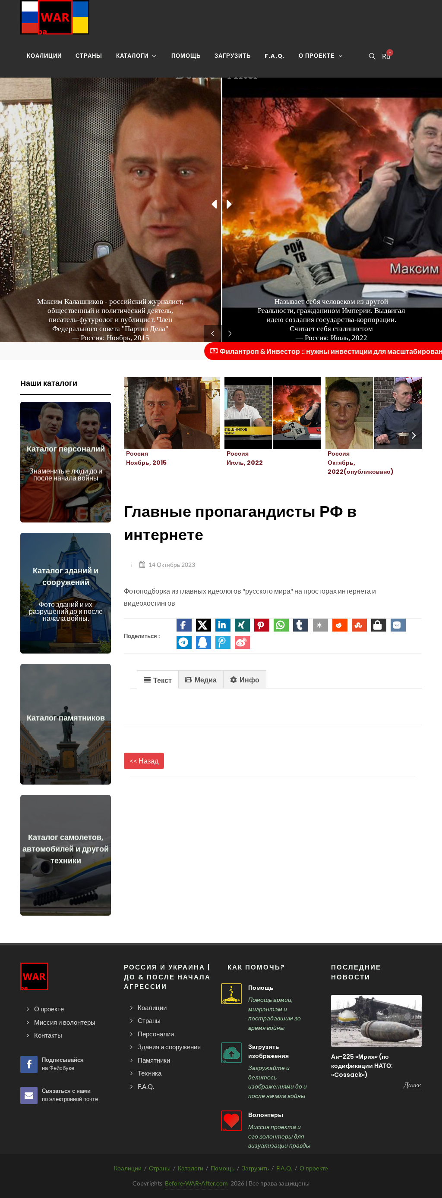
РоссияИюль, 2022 (245, 458)
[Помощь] (231, 993)
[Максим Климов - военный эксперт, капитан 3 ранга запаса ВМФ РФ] (363, 413)
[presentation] (414, 435)
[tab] (158, 679)
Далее (412, 1084)
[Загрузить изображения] (231, 1052)
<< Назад (143, 761)
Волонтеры (265, 1114)
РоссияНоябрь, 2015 (146, 458)
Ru (386, 56)
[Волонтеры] (231, 1120)
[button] (184, 625)
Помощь (261, 987)
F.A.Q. (284, 1168)
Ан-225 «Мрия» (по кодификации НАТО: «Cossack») (362, 1065)
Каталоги (190, 1168)
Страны (159, 1168)
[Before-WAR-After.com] (54, 17)
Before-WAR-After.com (196, 1183)
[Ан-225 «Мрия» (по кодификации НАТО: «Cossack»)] (376, 1021)
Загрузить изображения (268, 1051)
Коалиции (128, 1168)
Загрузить (255, 1168)
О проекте (314, 1168)
